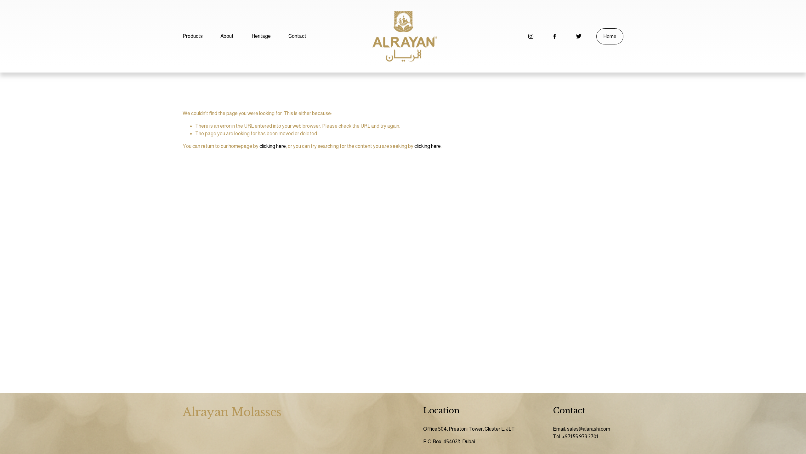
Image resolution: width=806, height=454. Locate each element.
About (227, 36)
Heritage (261, 36)
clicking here (272, 146)
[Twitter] (579, 36)
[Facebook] (555, 36)
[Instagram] (531, 36)
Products (193, 36)
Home (609, 36)
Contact (297, 36)
